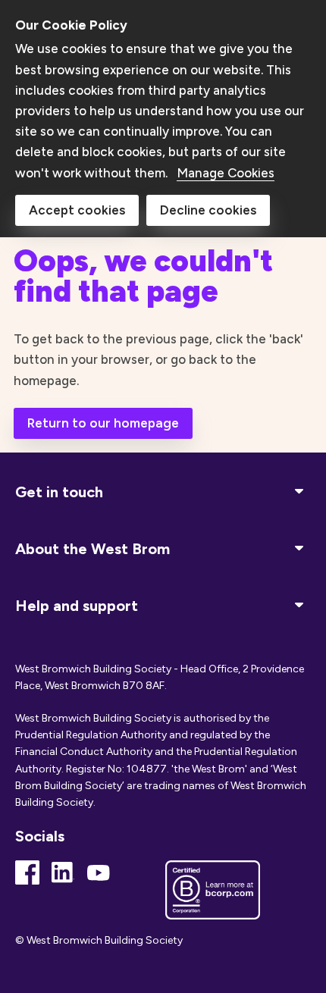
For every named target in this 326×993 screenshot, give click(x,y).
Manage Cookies (225, 172)
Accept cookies (77, 210)
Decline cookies (208, 210)
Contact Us (45, 522)
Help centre (46, 636)
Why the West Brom (68, 579)
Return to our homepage (103, 423)
